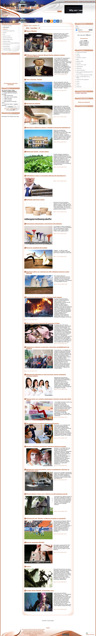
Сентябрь (34, 25)
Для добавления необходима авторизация (11, 84)
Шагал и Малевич (31, 31)
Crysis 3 (28, 566)
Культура (78, 63)
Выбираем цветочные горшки (35, 199)
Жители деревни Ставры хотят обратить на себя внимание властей (46, 494)
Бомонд (78, 55)
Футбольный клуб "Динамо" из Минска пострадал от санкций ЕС (46, 518)
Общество (78, 68)
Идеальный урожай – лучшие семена (37, 151)
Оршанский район (80, 70)
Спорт (77, 84)
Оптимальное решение (33, 103)
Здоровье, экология (81, 57)
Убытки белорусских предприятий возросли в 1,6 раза (42, 323)
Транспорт (78, 86)
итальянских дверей (63, 409)
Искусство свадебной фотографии (36, 247)
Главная (26, 25)
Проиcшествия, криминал (82, 79)
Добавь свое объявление (84, 102)
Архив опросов (13, 108)
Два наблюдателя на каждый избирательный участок (42, 423)
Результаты (7, 108)
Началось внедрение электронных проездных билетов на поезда (46, 446)
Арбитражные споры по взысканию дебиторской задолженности (46, 175)
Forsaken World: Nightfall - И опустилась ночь (40, 590)
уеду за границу (8, 100)
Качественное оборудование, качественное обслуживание (44, 223)
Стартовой (70, 1)
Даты (77, 59)
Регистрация (87, 31)
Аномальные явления (81, 52)
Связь (77, 81)
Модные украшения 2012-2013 (35, 542)
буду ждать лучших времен (10, 96)
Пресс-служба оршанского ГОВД (84, 74)
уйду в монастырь (8, 95)
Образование (79, 66)
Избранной (75, 1)
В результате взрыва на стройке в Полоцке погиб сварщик (44, 297)
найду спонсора (8, 98)
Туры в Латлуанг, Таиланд (34, 79)
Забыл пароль (81, 31)
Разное (48, 627)
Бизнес (78, 54)
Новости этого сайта (81, 64)
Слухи (77, 83)
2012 (30, 25)
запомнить (79, 29)
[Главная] (3, 10)
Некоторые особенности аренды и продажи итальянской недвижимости (48, 127)
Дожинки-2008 (79, 61)
